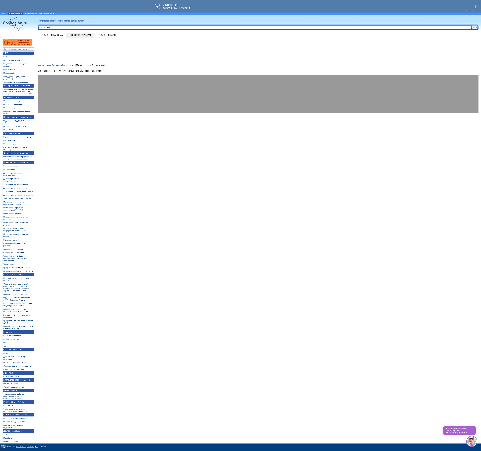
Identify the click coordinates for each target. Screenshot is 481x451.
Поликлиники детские (12, 213)
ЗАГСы (6, 434)
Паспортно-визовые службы (16, 86)
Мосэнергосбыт (9, 73)
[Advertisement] (113, 133)
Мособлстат (8, 438)
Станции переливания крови (15, 249)
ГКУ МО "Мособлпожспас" (15, 415)
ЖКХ (5, 53)
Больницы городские (11, 166)
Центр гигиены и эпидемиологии (16, 268)
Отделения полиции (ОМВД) (15, 126)
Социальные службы (13, 275)
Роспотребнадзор (10, 441)
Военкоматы (8, 405)
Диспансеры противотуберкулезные (18, 191)
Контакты (30, 447)
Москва (4, 13)
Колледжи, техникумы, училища (16, 362)
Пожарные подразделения (14, 422)
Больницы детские (11, 169)
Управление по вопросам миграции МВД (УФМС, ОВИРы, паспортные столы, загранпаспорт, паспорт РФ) (18, 91)
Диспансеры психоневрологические (18, 195)
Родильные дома (10, 240)
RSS (36, 447)
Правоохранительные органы (17, 117)
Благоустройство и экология (16, 380)
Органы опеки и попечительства (16, 294)
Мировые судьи (9, 140)
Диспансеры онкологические (15, 188)
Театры (6, 346)
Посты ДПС (8, 130)
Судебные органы (11, 133)
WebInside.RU (21, 447)
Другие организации (12, 431)
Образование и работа (14, 350)
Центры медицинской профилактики (18, 271)
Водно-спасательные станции (15, 418)
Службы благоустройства (13, 387)
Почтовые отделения (12, 108)
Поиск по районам (52, 35)
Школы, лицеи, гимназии (13, 369)
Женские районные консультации (17, 198)
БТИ (5, 57)
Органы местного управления (17, 153)
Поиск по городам (80, 35)
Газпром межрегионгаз (12, 60)
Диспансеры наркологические (15, 184)
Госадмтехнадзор (10, 383)
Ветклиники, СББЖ (11, 376)
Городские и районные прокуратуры (18, 137)
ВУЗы (5, 353)
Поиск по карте (107, 35)
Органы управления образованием (17, 366)
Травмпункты (8, 264)
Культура (7, 332)
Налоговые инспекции (12, 101)
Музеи (6, 343)
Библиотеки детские (11, 339)
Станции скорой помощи (13, 253)
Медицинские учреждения (15, 162)
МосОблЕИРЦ (9, 70)
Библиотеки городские (12, 336)
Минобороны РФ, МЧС (13, 402)
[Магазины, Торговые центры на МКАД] (17, 45)
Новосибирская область (47, 13)
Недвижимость (10, 390)
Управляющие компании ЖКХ (15, 82)
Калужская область (31, 13)
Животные (8, 373)
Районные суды (9, 144)
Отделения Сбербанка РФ (14, 104)
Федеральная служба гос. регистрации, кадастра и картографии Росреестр (14, 396)
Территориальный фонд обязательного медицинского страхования (15, 258)
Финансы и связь (11, 97)
